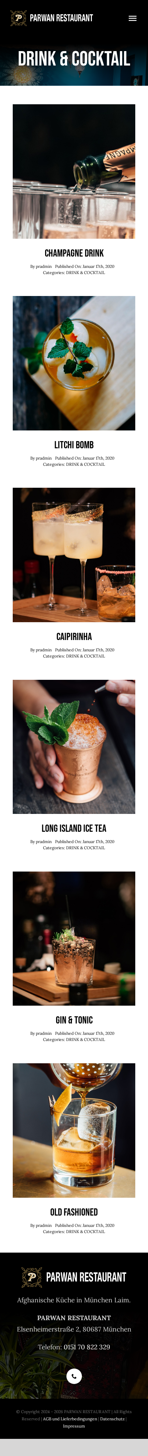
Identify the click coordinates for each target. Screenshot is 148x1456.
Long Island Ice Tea (74, 828)
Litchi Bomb (74, 445)
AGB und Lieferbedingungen (70, 1418)
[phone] (74, 1376)
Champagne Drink (74, 253)
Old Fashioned (74, 1212)
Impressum (74, 1426)
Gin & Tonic (74, 1020)
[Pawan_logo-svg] (52, 13)
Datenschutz (112, 1418)
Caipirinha (74, 637)
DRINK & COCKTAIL (85, 272)
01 (67, 1347)
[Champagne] (74, 107)
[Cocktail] (74, 299)
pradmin (44, 266)
